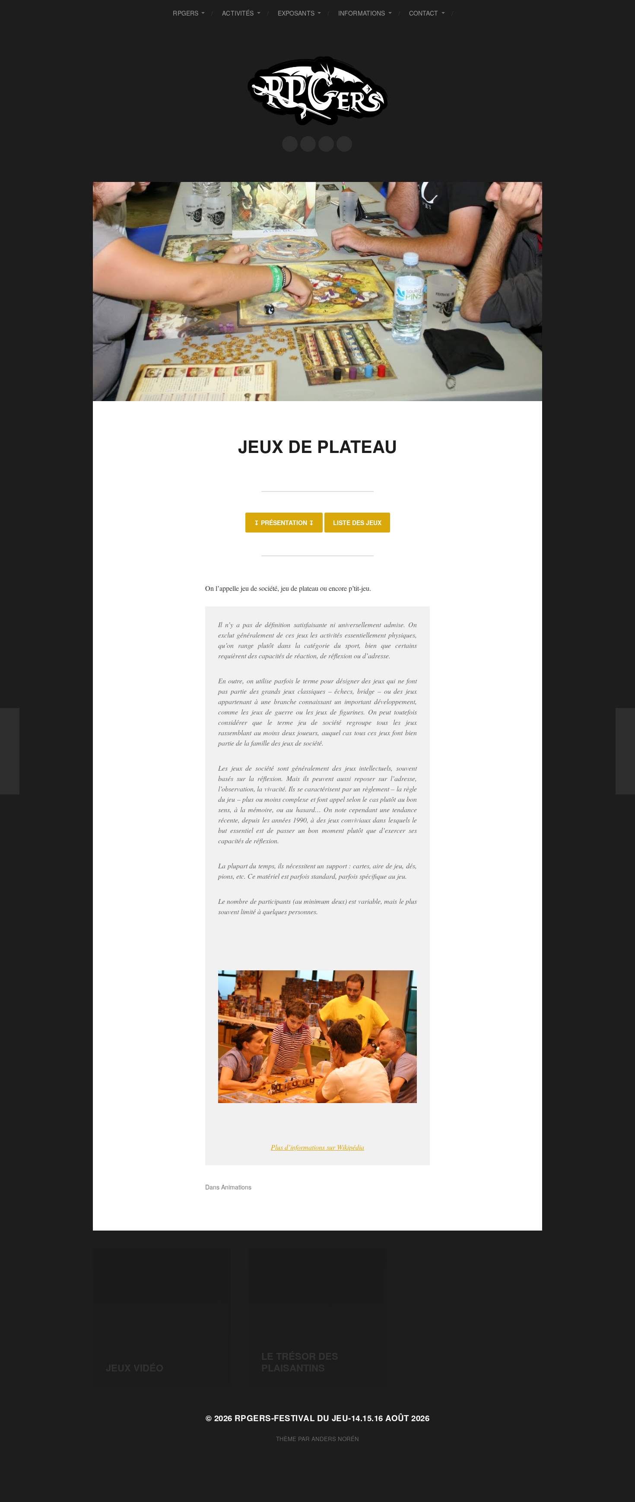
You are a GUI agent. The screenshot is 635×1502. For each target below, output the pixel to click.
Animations (236, 1187)
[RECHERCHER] (466, 13)
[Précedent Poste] (9, 751)
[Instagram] (326, 144)
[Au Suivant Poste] (625, 751)
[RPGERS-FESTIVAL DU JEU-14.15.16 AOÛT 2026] (318, 90)
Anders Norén (335, 1439)
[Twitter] (308, 144)
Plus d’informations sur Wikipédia (317, 1146)
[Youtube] (344, 144)
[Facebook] (290, 144)
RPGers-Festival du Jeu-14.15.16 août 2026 (332, 1418)
